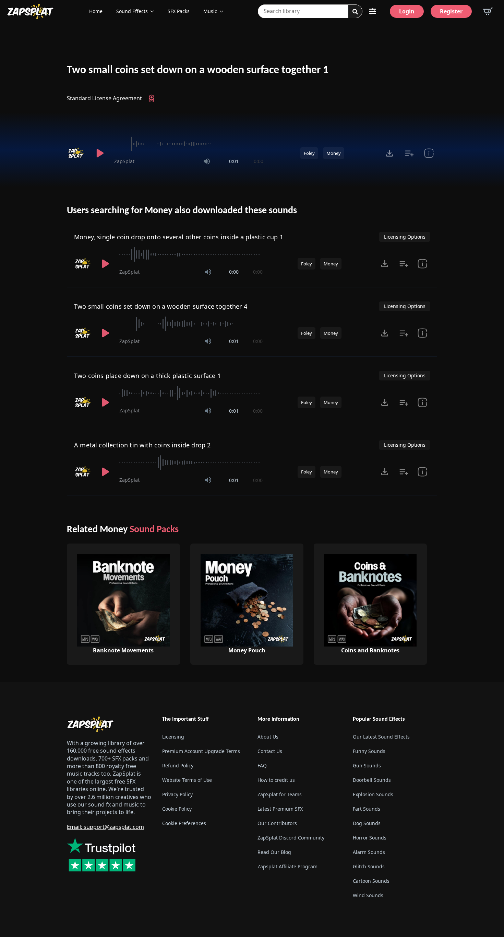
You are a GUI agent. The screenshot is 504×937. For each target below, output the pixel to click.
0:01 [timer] (234, 161)
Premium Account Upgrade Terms (201, 751)
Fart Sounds (366, 808)
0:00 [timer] (258, 161)
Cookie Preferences (184, 823)
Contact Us (269, 751)
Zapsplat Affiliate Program (287, 866)
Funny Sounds (369, 751)
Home (96, 11)
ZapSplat (124, 161)
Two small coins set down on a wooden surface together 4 (160, 306)
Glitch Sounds (369, 866)
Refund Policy (177, 765)
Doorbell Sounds (372, 780)
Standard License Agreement (104, 98)
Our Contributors (277, 823)
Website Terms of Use (187, 780)
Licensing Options (404, 236)
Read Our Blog (274, 852)
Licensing (173, 736)
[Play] (100, 153)
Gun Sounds (367, 765)
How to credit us (276, 780)
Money (333, 153)
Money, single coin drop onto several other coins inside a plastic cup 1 (178, 237)
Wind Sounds (368, 895)
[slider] (188, 144)
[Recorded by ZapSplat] (76, 153)
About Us (267, 736)
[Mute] (207, 161)
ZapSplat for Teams (279, 794)
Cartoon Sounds (371, 881)
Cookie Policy (177, 808)
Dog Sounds (367, 823)
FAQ (262, 765)
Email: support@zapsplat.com (105, 827)
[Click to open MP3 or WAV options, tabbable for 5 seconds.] (389, 153)
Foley (309, 153)
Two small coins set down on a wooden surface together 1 (197, 70)
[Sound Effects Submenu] (154, 11)
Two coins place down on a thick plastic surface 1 (147, 376)
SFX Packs (179, 11)
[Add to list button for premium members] (409, 153)
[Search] (355, 12)
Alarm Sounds (369, 852)
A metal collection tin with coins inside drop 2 (142, 445)
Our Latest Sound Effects (381, 736)
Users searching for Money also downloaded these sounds (182, 211)
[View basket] (488, 11)
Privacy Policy (177, 794)
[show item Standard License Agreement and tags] (429, 153)
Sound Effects (132, 11)
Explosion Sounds (373, 794)
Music (210, 11)
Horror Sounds (369, 837)
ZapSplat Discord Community (290, 837)
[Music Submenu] (223, 11)
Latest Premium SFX (280, 808)
